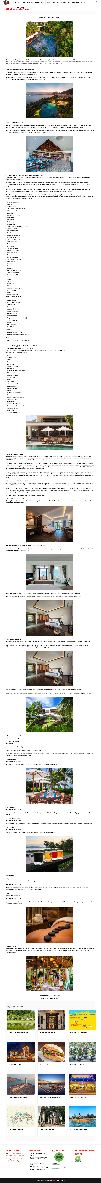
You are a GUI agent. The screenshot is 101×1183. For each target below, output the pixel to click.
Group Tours (51, 2)
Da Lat (83, 2)
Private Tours (39, 2)
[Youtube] (78, 1154)
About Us (16, 2)
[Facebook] (76, 1154)
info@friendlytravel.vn (51, 998)
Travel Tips (75, 2)
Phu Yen (16, 7)
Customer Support (16, 1161)
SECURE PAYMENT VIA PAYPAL (15, 1155)
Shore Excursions (27, 2)
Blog (22, 7)
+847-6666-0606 (55, 995)
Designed (54, 1180)
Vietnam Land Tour (63, 2)
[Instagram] (81, 1154)
